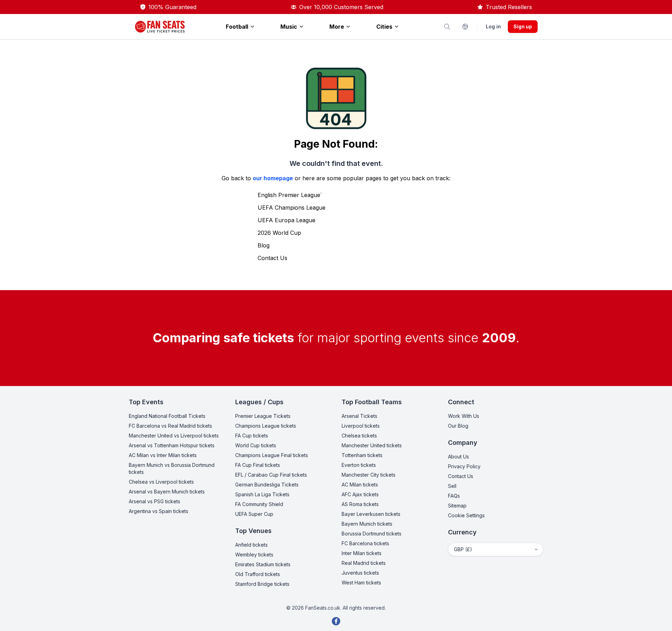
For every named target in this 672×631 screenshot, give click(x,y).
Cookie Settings (466, 515)
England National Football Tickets (167, 416)
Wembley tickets (254, 555)
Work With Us (463, 416)
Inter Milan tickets (362, 553)
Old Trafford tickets (257, 574)
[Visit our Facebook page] (336, 621)
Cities (384, 26)
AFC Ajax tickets (360, 494)
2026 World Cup (279, 232)
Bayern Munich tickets (367, 524)
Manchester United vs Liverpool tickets (174, 436)
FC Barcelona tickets (365, 543)
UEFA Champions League (292, 207)
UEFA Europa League (286, 220)
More (336, 26)
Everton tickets (359, 465)
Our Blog (458, 426)
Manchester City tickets (369, 475)
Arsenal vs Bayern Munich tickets (167, 492)
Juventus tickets (360, 573)
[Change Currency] (465, 26)
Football (237, 26)
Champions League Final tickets (271, 455)
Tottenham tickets (362, 455)
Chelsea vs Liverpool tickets (161, 482)
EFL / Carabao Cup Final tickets (271, 475)
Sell (452, 486)
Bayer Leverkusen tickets (371, 514)
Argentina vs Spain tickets (158, 511)
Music (288, 26)
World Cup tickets (255, 445)
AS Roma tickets (360, 504)
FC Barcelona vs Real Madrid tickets (170, 426)
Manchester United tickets (372, 445)
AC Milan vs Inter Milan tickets (163, 455)
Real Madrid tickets (364, 563)
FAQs (454, 496)
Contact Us (272, 257)
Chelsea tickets (359, 436)
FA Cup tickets (251, 436)
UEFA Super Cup (254, 514)
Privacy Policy (464, 466)
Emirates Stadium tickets (262, 564)
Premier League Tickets (262, 416)
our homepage (273, 178)
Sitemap (457, 506)
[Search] (447, 26)
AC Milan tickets (360, 485)
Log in (493, 26)
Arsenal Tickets (359, 416)
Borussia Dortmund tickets (371, 534)
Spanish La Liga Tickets (262, 494)
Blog (264, 245)
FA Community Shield (259, 504)
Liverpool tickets (361, 426)
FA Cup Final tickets (257, 465)
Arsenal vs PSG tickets (154, 501)
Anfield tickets (251, 545)
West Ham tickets (361, 583)
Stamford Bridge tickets (262, 584)
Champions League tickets (265, 426)
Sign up (522, 26)
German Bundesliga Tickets (267, 485)
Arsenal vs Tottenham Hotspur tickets (172, 445)
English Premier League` (290, 194)
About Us (458, 457)
